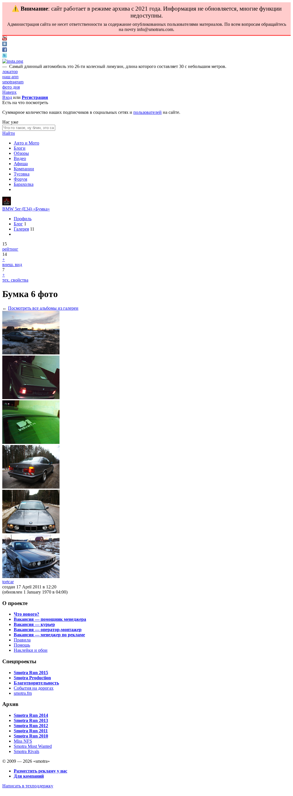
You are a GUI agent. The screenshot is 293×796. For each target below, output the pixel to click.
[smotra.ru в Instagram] (12, 61)
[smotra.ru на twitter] (4, 56)
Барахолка (23, 184)
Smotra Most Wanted (33, 746)
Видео (20, 158)
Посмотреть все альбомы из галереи (43, 308)
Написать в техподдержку (27, 785)
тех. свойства (15, 280)
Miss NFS (23, 741)
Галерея (21, 229)
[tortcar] (6, 203)
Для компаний (29, 776)
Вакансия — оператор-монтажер (48, 629)
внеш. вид (12, 264)
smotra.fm (23, 693)
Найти (8, 133)
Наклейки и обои (30, 650)
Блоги (19, 148)
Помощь (22, 645)
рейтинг (10, 249)
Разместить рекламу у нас (40, 770)
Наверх (9, 92)
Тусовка (21, 173)
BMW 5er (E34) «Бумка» (26, 208)
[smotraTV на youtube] (4, 38)
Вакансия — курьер (34, 624)
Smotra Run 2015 (31, 672)
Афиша (21, 163)
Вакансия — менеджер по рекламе (49, 634)
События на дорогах (34, 688)
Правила (22, 639)
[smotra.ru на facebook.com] (4, 50)
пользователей (147, 112)
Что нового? (26, 614)
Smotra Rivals (26, 751)
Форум (20, 179)
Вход (7, 97)
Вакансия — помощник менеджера (50, 619)
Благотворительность (36, 682)
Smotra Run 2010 (31, 735)
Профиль (22, 218)
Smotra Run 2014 (31, 715)
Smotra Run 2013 (31, 720)
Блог (18, 223)
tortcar (8, 581)
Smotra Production (32, 677)
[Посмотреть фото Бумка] (31, 352)
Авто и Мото (26, 143)
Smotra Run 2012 (31, 725)
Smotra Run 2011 (31, 730)
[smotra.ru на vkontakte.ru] (4, 44)
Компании (24, 168)
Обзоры (21, 153)
